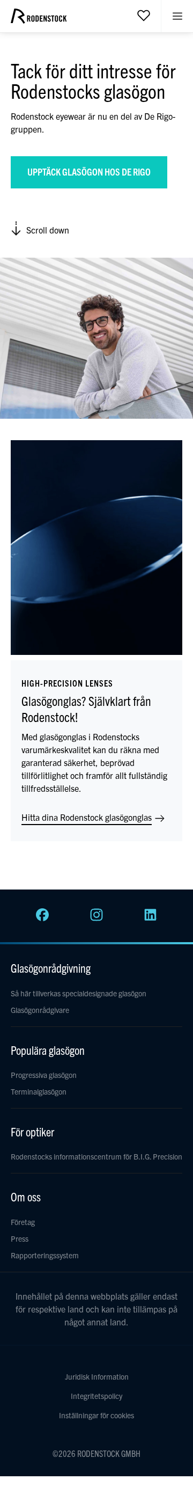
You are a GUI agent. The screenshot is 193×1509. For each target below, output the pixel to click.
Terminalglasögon (38, 1091)
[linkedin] (150, 918)
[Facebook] (42, 918)
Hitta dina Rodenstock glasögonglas (87, 817)
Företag (23, 1222)
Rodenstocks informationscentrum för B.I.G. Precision (96, 1156)
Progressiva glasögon (44, 1075)
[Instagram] (96, 918)
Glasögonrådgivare (40, 1010)
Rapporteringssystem (45, 1255)
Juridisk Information (97, 1376)
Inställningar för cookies (96, 1415)
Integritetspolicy (96, 1396)
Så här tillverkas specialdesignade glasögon (78, 993)
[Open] (143, 15)
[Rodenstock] (38, 19)
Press (19, 1238)
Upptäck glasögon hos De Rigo (89, 171)
